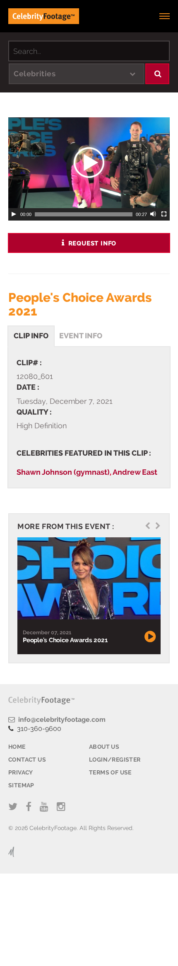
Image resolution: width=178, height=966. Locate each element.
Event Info (80, 335)
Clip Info (31, 335)
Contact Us (27, 759)
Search (157, 73)
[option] (88, 595)
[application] (89, 162)
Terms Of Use (110, 772)
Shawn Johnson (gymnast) (63, 472)
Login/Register (115, 759)
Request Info (91, 243)
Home (17, 746)
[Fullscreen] (164, 214)
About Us (104, 746)
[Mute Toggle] (153, 214)
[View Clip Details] (88, 578)
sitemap (21, 785)
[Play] (13, 214)
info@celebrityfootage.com (60, 719)
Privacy (20, 772)
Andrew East (135, 472)
